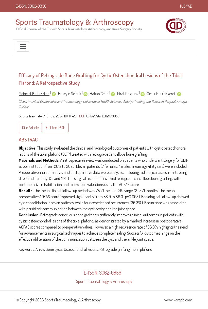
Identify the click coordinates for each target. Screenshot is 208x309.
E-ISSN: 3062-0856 (31, 6)
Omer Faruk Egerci (161, 93)
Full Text (55, 127)
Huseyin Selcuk (70, 93)
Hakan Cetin (100, 93)
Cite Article (30, 127)
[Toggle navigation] (23, 47)
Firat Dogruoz (128, 93)
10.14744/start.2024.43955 (102, 116)
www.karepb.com (178, 299)
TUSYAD (186, 6)
